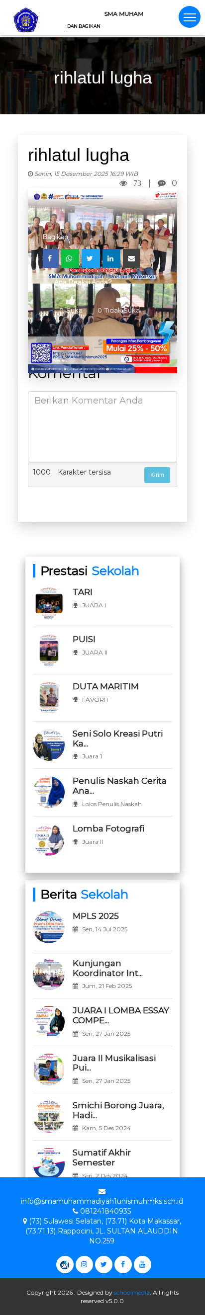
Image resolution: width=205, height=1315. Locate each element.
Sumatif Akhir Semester (102, 1157)
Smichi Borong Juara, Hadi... (118, 1110)
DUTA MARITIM (106, 686)
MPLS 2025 (96, 916)
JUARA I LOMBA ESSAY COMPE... (121, 1015)
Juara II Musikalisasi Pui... (114, 1063)
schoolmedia (132, 1292)
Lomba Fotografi (108, 828)
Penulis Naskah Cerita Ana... (120, 786)
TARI (83, 592)
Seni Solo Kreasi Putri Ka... (118, 738)
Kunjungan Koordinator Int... (108, 968)
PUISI (84, 639)
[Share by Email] (131, 258)
